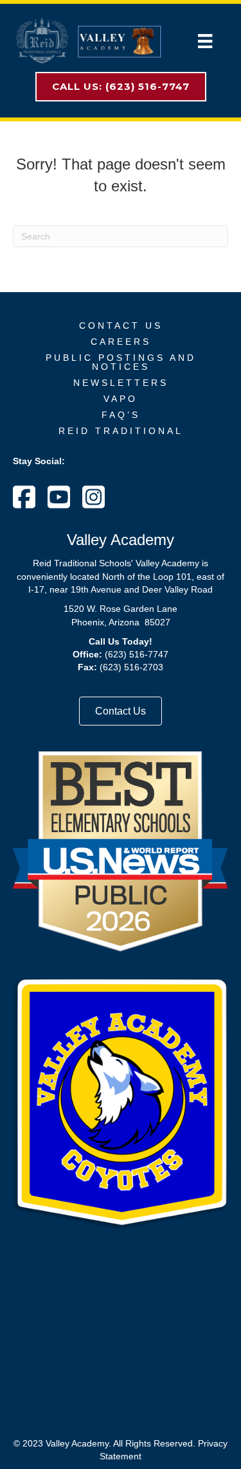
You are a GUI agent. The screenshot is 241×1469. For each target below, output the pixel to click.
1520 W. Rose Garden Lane (120, 609)
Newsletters (120, 383)
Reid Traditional (120, 431)
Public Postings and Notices (121, 362)
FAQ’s (121, 415)
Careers (121, 341)
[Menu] (205, 41)
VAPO (120, 399)
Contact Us (121, 325)
